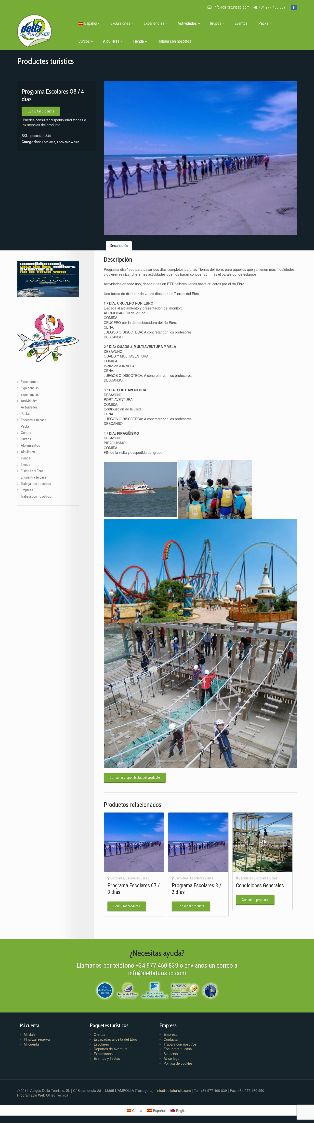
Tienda (138, 41)
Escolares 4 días (68, 142)
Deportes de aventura (111, 1048)
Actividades (187, 23)
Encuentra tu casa (33, 420)
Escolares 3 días (137, 878)
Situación (171, 1053)
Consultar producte (40, 111)
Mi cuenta (31, 1044)
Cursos (84, 41)
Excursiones (120, 23)
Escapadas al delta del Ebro (115, 1039)
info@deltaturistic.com (231, 7)
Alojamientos (30, 445)
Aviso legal (172, 1058)
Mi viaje (30, 1034)
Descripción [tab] (119, 245)
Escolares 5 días (265, 878)
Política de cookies (178, 1063)
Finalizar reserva (37, 1039)
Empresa (27, 490)
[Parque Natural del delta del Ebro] (154, 989)
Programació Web (31, 1095)
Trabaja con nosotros (174, 41)
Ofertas (99, 1034)
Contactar (171, 1039)
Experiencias (154, 23)
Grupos (215, 23)
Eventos (241, 23)
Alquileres (111, 41)
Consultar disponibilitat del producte (135, 777)
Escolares (48, 142)
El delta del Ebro (32, 471)
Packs (263, 23)
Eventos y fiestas (107, 1058)
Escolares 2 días (201, 878)
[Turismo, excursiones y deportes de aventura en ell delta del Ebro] (34, 29)
